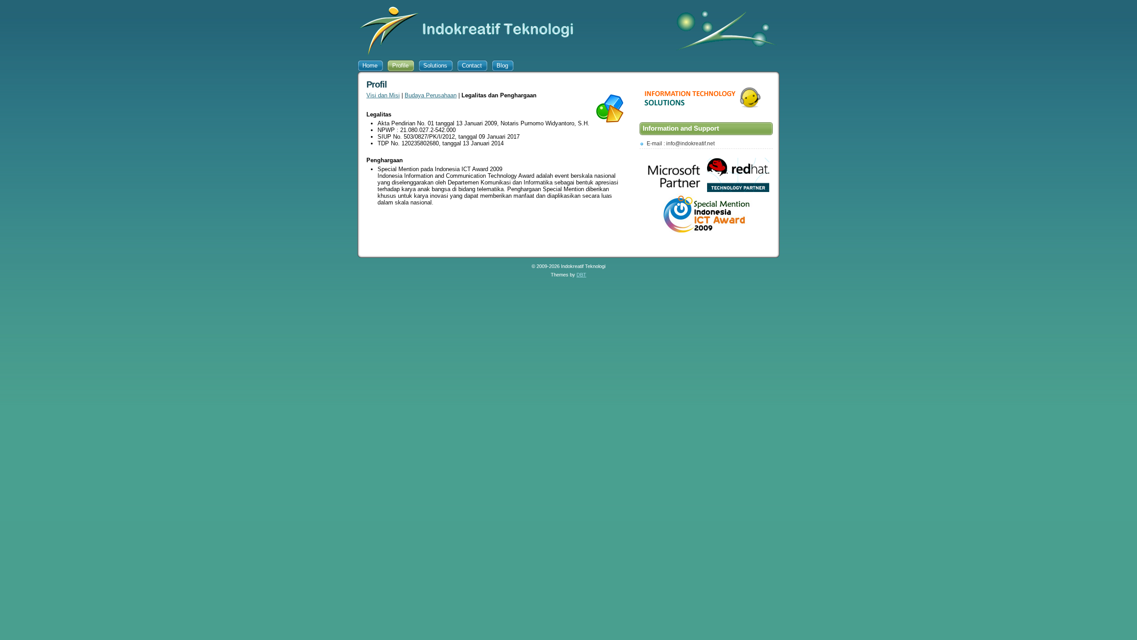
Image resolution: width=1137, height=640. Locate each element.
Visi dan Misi (383, 95)
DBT (581, 274)
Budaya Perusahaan (431, 95)
